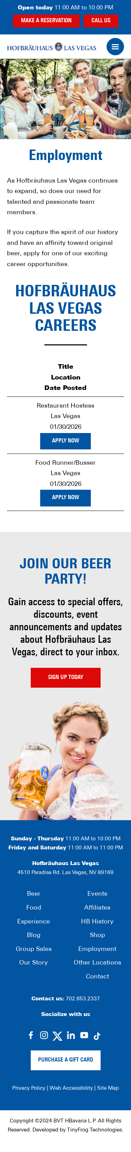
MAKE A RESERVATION (46, 21)
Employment (97, 949)
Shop (97, 936)
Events (97, 894)
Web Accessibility (71, 1088)
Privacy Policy (28, 1088)
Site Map (108, 1088)
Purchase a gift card (65, 1060)
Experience (33, 922)
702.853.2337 (83, 999)
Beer (34, 894)
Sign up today (65, 677)
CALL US (101, 21)
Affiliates (97, 908)
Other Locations (97, 963)
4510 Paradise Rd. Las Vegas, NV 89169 (65, 872)
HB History (97, 922)
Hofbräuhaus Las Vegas (51, 46)
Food (33, 908)
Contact (97, 977)
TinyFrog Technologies (94, 1130)
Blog (34, 936)
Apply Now (65, 441)
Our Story (33, 963)
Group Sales (34, 949)
